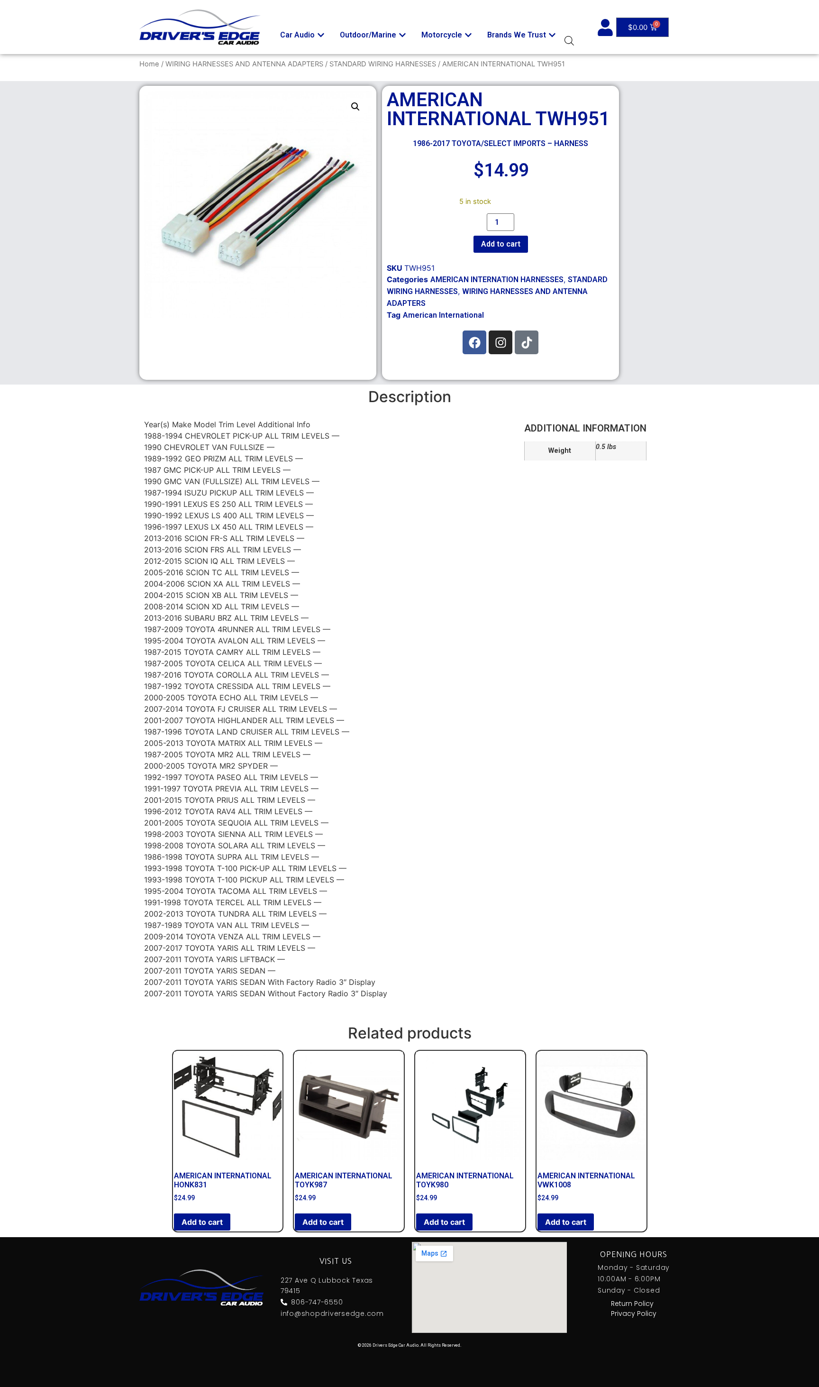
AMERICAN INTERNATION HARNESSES (497, 279)
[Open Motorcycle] (468, 35)
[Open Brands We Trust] (552, 35)
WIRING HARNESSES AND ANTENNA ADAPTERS (244, 64)
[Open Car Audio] (321, 35)
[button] (355, 106)
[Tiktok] (526, 342)
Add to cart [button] (202, 1222)
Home (149, 64)
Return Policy (632, 1303)
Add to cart (500, 243)
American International (443, 315)
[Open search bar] (569, 40)
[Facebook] (474, 342)
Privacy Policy (633, 1313)
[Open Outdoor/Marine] (402, 35)
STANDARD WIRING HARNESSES (382, 64)
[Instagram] (500, 342)
